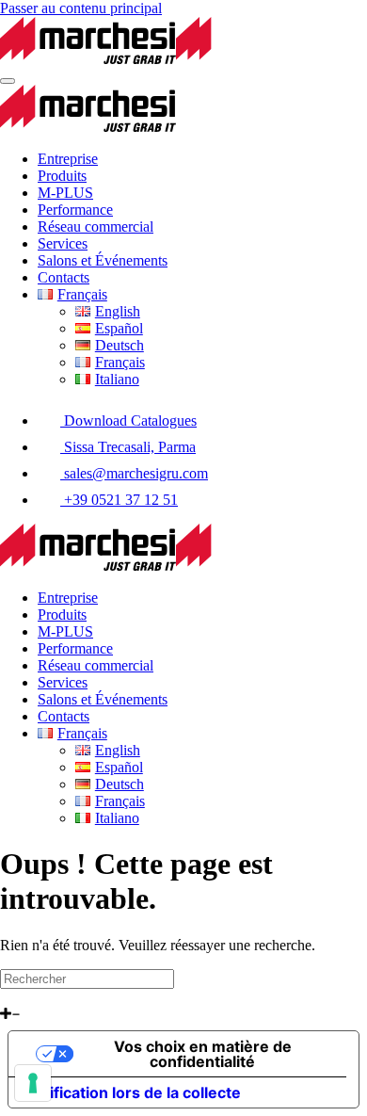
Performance (75, 210)
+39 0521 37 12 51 (119, 500)
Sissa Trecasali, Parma (128, 447)
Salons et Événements (103, 260)
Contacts (63, 277)
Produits (62, 176)
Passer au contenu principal (81, 8)
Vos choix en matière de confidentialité (203, 1054)
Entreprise (68, 159)
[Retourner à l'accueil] (176, 59)
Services (63, 243)
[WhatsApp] (6, 997)
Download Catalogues (128, 420)
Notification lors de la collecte (132, 1092)
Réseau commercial (95, 226)
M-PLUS (65, 193)
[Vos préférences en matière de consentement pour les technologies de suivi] (33, 1083)
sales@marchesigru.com (134, 473)
